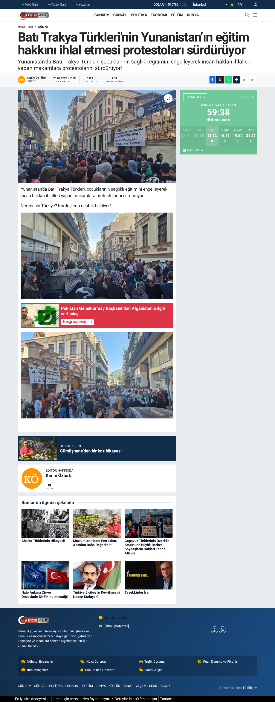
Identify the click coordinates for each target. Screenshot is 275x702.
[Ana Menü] (255, 15)
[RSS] (222, 629)
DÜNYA (193, 15)
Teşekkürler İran (137, 592)
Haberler (25, 26)
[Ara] (247, 15)
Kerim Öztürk (58, 475)
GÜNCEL (120, 15)
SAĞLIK (165, 686)
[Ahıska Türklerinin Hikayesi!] (45, 523)
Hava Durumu (96, 661)
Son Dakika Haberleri (100, 670)
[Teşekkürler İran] (149, 575)
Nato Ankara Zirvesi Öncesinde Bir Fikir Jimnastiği (44, 594)
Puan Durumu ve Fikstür (220, 661)
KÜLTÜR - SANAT (121, 686)
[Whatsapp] (214, 629)
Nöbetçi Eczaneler (40, 661)
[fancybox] (97, 255)
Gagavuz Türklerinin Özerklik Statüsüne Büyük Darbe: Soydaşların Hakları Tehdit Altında (147, 547)
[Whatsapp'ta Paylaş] (228, 79)
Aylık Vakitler (195, 150)
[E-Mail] (49, 485)
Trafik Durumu (154, 661)
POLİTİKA (139, 15)
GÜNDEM (102, 15)
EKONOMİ (159, 15)
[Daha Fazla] (236, 79)
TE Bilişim (250, 688)
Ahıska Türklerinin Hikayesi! (43, 541)
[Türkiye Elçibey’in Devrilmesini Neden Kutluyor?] (97, 575)
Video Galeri (59, 4)
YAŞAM (141, 686)
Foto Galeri (32, 4)
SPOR (153, 686)
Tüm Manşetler (37, 670)
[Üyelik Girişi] (253, 4)
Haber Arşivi (153, 670)
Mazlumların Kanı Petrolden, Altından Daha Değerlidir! (95, 543)
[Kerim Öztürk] (31, 478)
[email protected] (117, 618)
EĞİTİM (177, 15)
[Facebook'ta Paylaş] (212, 79)
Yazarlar (84, 4)
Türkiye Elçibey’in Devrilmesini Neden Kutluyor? (96, 594)
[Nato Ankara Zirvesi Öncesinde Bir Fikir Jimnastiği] (45, 575)
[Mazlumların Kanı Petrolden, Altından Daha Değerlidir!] (97, 523)
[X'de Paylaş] (220, 79)
